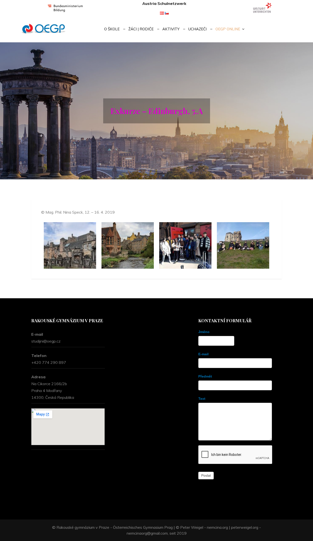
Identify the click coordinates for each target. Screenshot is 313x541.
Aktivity (170, 29)
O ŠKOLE (112, 29)
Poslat (206, 475)
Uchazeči (197, 29)
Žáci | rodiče (141, 29)
